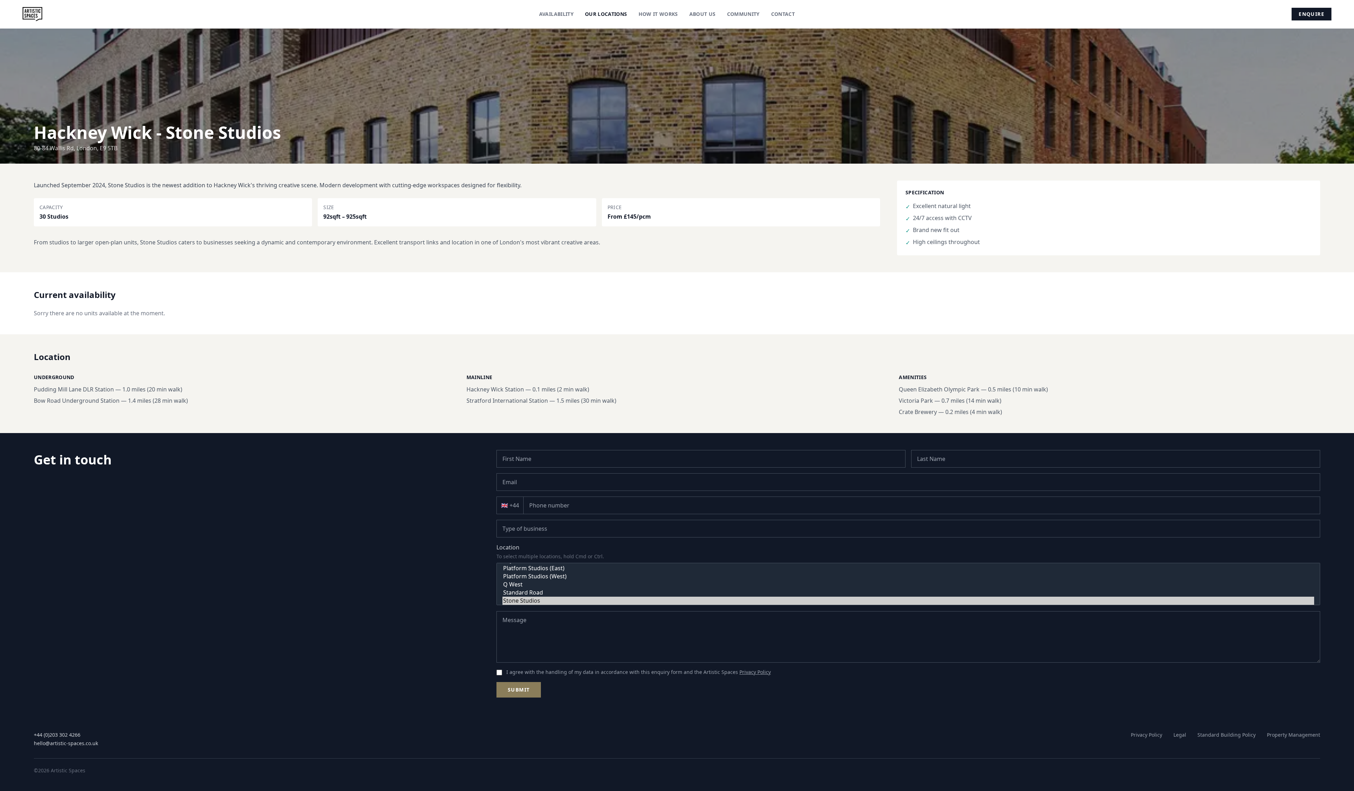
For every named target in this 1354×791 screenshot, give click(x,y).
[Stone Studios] (908, 601)
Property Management (1293, 734)
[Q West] (908, 584)
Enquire (1311, 14)
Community (743, 14)
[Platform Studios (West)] (908, 576)
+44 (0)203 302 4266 (57, 734)
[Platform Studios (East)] (908, 568)
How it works (658, 14)
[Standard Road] (908, 593)
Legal (1179, 734)
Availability (556, 14)
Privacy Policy (755, 672)
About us (702, 14)
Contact (783, 14)
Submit (519, 689)
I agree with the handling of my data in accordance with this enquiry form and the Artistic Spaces (638, 672)
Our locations (606, 14)
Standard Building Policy (1226, 734)
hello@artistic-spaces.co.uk (66, 743)
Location (507, 547)
